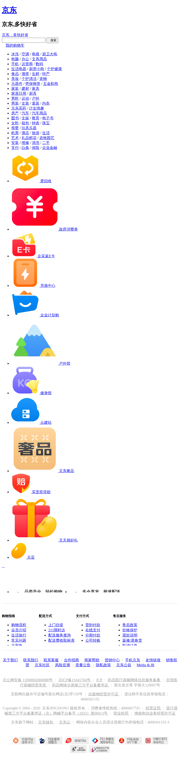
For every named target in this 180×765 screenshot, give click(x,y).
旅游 (35, 133)
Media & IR (145, 665)
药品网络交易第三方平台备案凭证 (80, 685)
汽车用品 (39, 113)
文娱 (25, 118)
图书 (15, 118)
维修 (25, 143)
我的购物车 (15, 45)
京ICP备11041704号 (74, 680)
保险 (35, 148)
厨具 (33, 93)
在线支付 (92, 630)
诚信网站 (77, 740)
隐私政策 (103, 665)
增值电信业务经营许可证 (155, 713)
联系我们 (30, 660)
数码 (39, 64)
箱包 (25, 123)
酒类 (25, 74)
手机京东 (132, 660)
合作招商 (71, 660)
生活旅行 (18, 635)
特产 (46, 74)
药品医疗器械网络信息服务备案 (134, 680)
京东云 (65, 722)
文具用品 (39, 59)
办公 (25, 59)
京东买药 (18, 108)
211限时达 (56, 630)
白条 (25, 148)
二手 (46, 143)
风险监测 (62, 665)
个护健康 (54, 69)
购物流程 (18, 625)
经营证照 (153, 708)
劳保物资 (32, 84)
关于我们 (10, 660)
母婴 (15, 128)
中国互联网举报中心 (103, 740)
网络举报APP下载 (130, 740)
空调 (25, 54)
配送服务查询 (59, 635)
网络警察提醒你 (50, 740)
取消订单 (129, 646)
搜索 (52, 40)
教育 (35, 118)
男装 (15, 103)
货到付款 (92, 625)
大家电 (16, 646)
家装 (15, 89)
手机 (15, 64)
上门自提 (55, 625)
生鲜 (35, 74)
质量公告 (82, 665)
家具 (35, 89)
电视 (35, 54)
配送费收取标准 (61, 640)
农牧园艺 (46, 138)
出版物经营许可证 (103, 694)
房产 (15, 113)
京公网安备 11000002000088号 (28, 680)
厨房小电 (36, 69)
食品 (15, 74)
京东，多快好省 (15, 35)
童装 (35, 103)
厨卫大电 (49, 54)
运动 (25, 98)
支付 (15, 148)
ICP (99, 680)
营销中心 (112, 660)
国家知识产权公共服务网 (99, 749)
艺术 (15, 138)
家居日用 (18, 93)
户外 (35, 98)
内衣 (46, 103)
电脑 (15, 59)
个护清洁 (29, 79)
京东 (9, 10)
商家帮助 (91, 660)
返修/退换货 (132, 640)
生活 (46, 133)
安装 (15, 143)
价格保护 (129, 630)
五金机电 (50, 84)
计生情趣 (36, 108)
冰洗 (15, 54)
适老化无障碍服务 (78, 749)
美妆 (15, 79)
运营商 (27, 64)
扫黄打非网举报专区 (156, 740)
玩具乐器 (29, 128)
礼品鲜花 (29, 138)
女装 (25, 103)
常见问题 (18, 640)
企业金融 (49, 148)
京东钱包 (46, 722)
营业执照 (121, 713)
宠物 (43, 79)
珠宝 (46, 123)
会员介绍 (18, 630)
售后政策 (129, 625)
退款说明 (129, 635)
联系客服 (51, 660)
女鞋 (15, 123)
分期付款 (92, 635)
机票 (15, 133)
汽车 (25, 113)
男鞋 (15, 98)
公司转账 (92, 640)
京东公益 (123, 665)
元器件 (16, 84)
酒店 (25, 133)
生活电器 (18, 69)
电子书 (47, 118)
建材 (25, 89)
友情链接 (153, 660)
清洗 (35, 143)
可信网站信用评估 (24, 740)
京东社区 (42, 665)
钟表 (35, 123)
